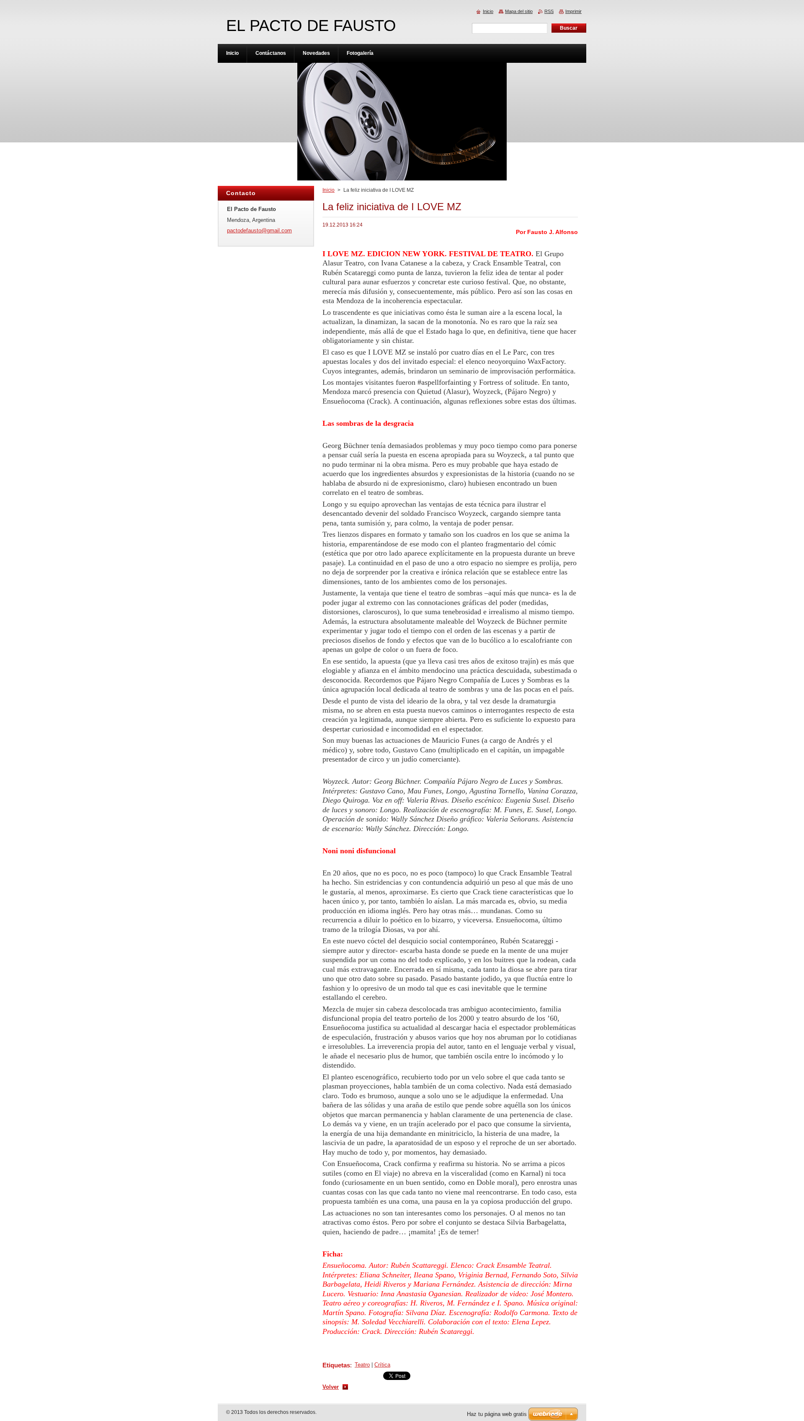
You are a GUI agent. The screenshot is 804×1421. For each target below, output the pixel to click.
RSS (549, 11)
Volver (330, 1387)
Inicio (328, 190)
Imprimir (573, 11)
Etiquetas (336, 1365)
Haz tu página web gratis (497, 1414)
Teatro (362, 1365)
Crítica (382, 1365)
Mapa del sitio (519, 11)
